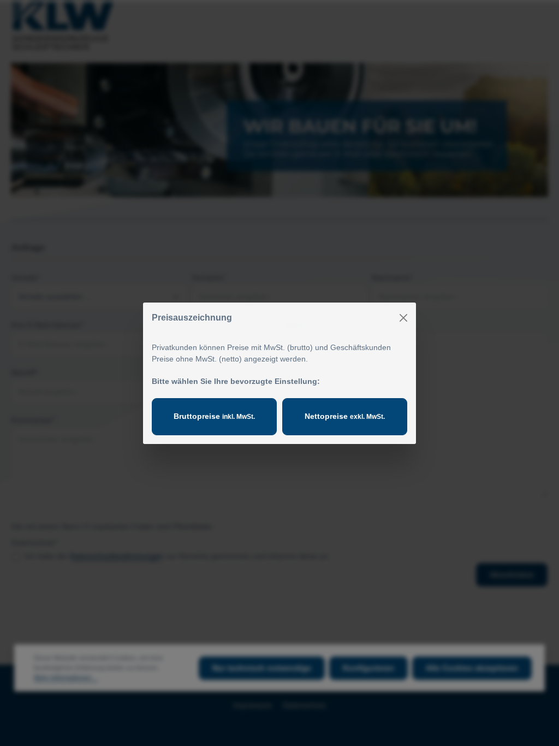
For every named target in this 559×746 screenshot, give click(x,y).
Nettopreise (345, 416)
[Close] (403, 318)
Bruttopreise (214, 416)
